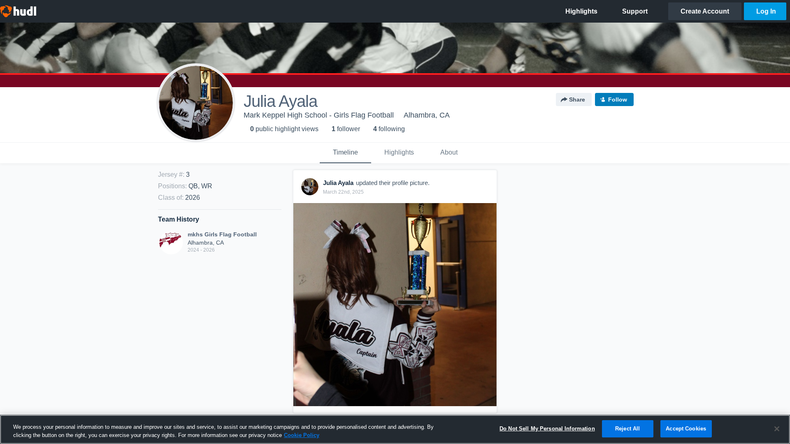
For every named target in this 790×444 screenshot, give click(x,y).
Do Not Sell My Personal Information (547, 429)
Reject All (627, 429)
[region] (395, 429)
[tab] (345, 153)
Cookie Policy (301, 435)
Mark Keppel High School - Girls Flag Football (319, 115)
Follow (617, 99)
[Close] (777, 429)
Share (577, 99)
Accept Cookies (686, 429)
